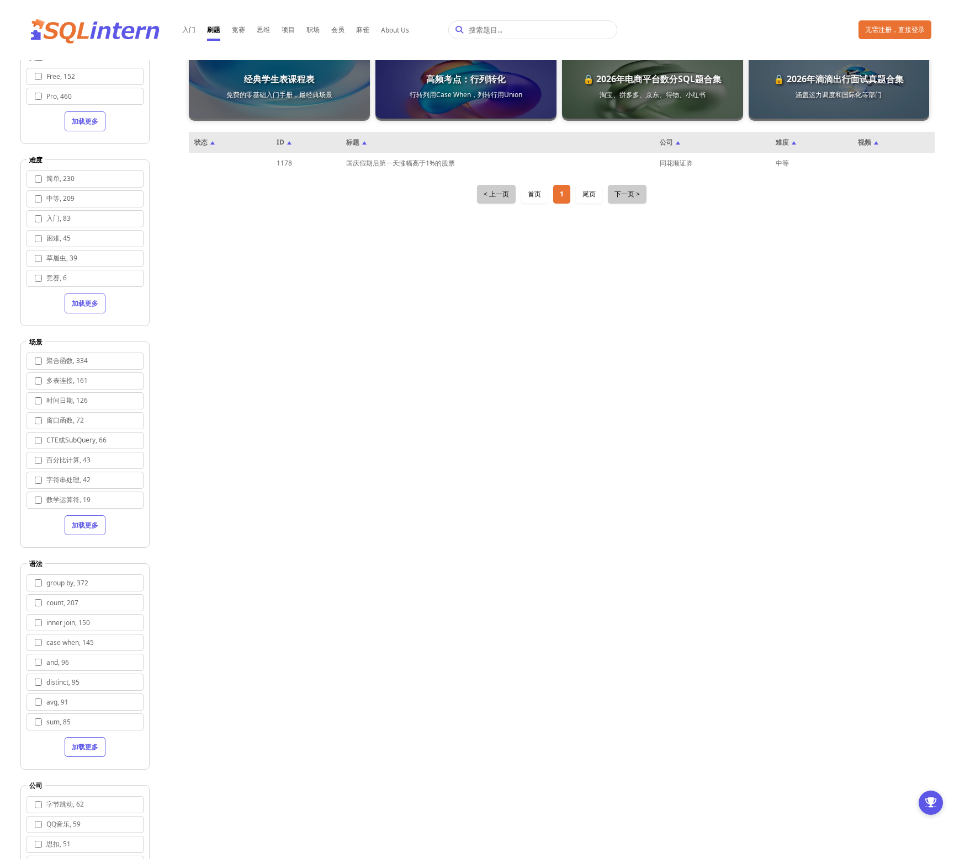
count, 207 (62, 602)
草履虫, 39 (61, 258)
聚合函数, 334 (67, 360)
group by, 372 (67, 583)
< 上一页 (496, 194)
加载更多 (85, 121)
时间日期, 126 (67, 400)
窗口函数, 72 (65, 420)
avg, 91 (57, 702)
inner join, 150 (68, 622)
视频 (864, 142)
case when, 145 (70, 642)
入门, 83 (58, 218)
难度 (782, 142)
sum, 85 (58, 722)
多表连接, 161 (67, 380)
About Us (395, 30)
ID (280, 142)
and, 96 (57, 662)
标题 (352, 142)
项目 (288, 29)
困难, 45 (58, 238)
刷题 (213, 29)
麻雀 (362, 29)
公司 (666, 142)
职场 (313, 29)
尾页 (589, 194)
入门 (188, 29)
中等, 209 (60, 198)
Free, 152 (60, 76)
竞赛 (238, 29)
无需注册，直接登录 (895, 29)
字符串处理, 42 (68, 479)
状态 (201, 142)
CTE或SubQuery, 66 (76, 440)
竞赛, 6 (56, 277)
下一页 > (627, 194)
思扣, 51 (58, 844)
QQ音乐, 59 (63, 824)
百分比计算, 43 (68, 460)
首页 (534, 194)
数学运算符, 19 (68, 499)
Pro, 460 (59, 96)
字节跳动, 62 (65, 804)
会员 (337, 29)
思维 (263, 29)
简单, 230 (60, 178)
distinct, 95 (63, 682)
